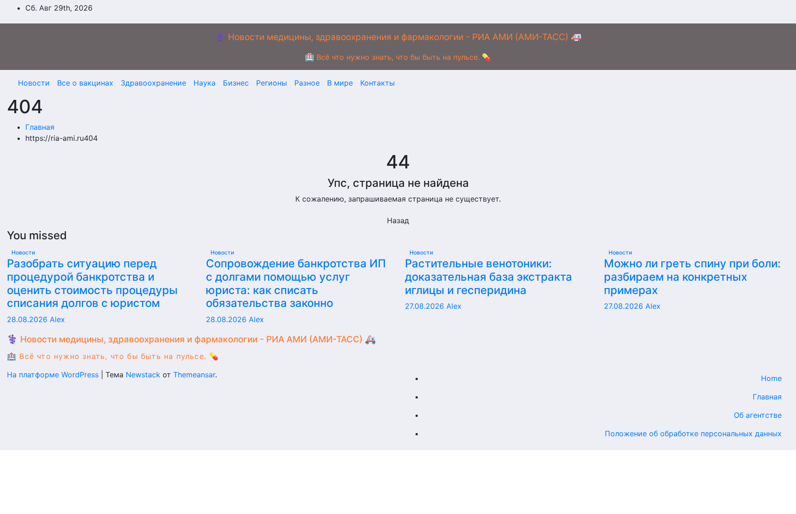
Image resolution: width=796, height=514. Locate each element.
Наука (204, 82)
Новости (34, 82)
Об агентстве (758, 415)
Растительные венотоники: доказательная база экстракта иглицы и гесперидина (488, 277)
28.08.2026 (28, 319)
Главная (39, 127)
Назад (398, 220)
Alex (57, 319)
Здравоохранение (153, 82)
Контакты (377, 82)
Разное (307, 82)
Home (771, 378)
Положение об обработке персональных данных (693, 433)
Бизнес (236, 82)
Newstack (143, 374)
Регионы (271, 82)
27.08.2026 (425, 306)
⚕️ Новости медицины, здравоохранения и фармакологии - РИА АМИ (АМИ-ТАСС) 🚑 (398, 37)
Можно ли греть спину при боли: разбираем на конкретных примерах (692, 277)
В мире (340, 82)
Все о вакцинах (85, 82)
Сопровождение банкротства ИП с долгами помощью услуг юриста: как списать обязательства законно (296, 283)
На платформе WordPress (54, 374)
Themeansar (194, 374)
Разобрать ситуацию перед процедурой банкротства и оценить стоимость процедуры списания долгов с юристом (92, 283)
